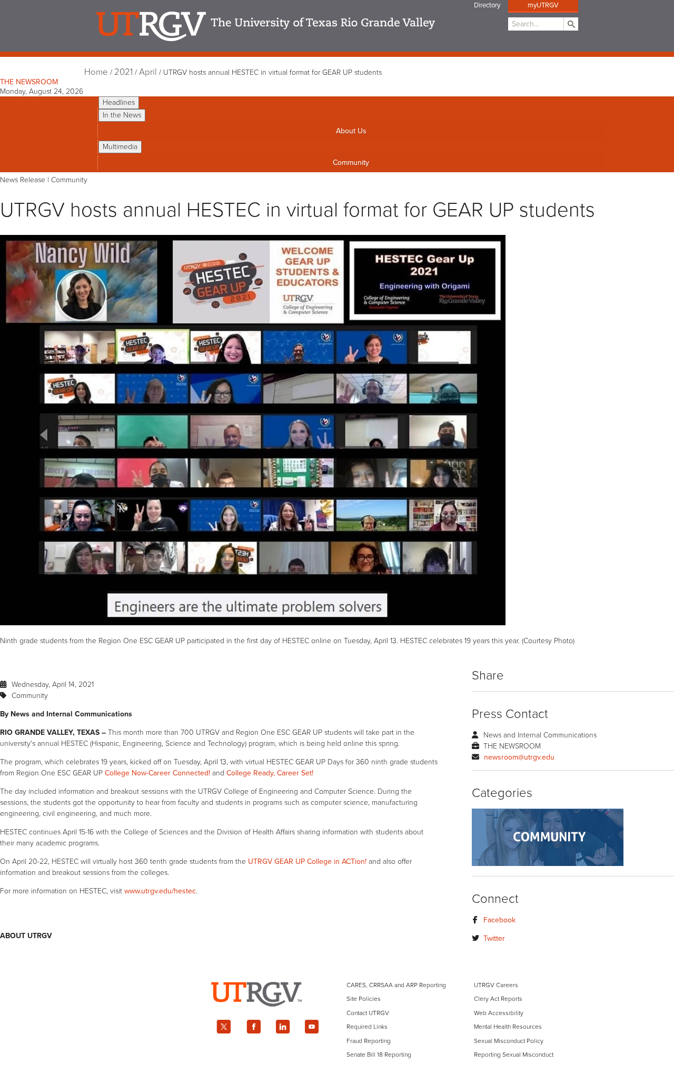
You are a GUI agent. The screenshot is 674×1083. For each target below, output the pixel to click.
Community (351, 162)
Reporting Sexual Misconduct (513, 1054)
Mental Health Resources (508, 1026)
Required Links (367, 1026)
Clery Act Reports (498, 998)
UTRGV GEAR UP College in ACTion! (307, 861)
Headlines (119, 102)
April (148, 72)
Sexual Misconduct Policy (508, 1041)
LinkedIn (282, 1026)
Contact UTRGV (367, 1013)
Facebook (499, 919)
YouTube (312, 1026)
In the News (122, 115)
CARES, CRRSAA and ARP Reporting (396, 985)
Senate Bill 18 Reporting (378, 1054)
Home (96, 72)
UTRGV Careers (496, 985)
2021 (123, 72)
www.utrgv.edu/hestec (160, 891)
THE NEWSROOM (29, 81)
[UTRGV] (337, 1016)
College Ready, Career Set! (269, 773)
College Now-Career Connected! (157, 773)
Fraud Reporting (368, 1041)
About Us (351, 130)
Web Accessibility (498, 1013)
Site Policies (363, 998)
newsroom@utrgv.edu (519, 757)
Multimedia (120, 146)
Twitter (494, 938)
